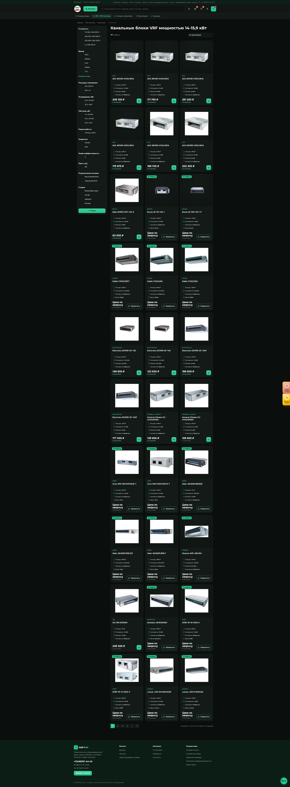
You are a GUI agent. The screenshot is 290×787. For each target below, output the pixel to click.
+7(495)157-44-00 (83, 761)
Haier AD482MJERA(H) (192, 484)
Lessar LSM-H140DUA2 (192, 692)
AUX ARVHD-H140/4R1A (123, 79)
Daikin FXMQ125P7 (120, 281)
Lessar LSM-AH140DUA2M (159, 692)
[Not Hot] (77, 9)
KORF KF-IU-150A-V (121, 692)
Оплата (131, 2)
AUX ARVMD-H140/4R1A (158, 145)
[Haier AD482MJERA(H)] (196, 462)
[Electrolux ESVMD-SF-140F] (196, 329)
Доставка (138, 2)
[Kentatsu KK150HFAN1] (161, 601)
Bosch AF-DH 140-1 (156, 212)
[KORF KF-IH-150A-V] (196, 601)
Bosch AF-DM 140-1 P (192, 212)
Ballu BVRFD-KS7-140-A (123, 212)
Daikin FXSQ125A (190, 281)
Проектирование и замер (183, 2)
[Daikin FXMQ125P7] (127, 259)
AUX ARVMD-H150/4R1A (193, 145)
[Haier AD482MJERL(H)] (127, 531)
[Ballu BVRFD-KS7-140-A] (127, 190)
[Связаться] (283, 780)
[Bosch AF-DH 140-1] (161, 190)
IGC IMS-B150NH (119, 623)
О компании (117, 2)
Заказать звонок (83, 773)
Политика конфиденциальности (158, 2)
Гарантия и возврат (194, 757)
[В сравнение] (141, 48)
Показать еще (84, 76)
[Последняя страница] (137, 726)
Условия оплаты (192, 750)
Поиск (93, 210)
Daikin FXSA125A (155, 281)
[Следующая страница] (132, 726)
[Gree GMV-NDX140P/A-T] (161, 462)
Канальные (101, 23)
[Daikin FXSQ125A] (196, 259)
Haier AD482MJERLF (156, 553)
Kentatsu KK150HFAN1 (157, 623)
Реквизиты (125, 2)
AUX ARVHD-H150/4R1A (192, 79)
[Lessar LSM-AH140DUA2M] (161, 670)
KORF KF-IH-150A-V (191, 623)
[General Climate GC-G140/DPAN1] (161, 395)
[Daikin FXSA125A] (161, 259)
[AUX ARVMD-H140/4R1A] (161, 123)
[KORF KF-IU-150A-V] (127, 670)
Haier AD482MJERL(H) (122, 553)
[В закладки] (141, 44)
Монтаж (171, 2)
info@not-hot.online (81, 765)
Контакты (195, 2)
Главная (80, 23)
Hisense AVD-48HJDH (192, 553)
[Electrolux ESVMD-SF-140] (127, 329)
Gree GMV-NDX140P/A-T (158, 484)
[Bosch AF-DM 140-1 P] (196, 190)
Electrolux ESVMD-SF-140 (124, 351)
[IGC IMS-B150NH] (127, 601)
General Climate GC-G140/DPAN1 (156, 418)
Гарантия (145, 2)
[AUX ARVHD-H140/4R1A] (127, 57)
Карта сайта (191, 765)
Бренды (122, 750)
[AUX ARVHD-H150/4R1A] (196, 57)
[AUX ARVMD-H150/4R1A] (196, 123)
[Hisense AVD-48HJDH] (196, 531)
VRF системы (90, 23)
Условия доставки (193, 754)
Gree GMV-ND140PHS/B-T (124, 484)
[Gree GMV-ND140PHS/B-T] (127, 462)
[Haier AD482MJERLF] (161, 531)
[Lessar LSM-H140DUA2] (196, 670)
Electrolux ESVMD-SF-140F (194, 351)
